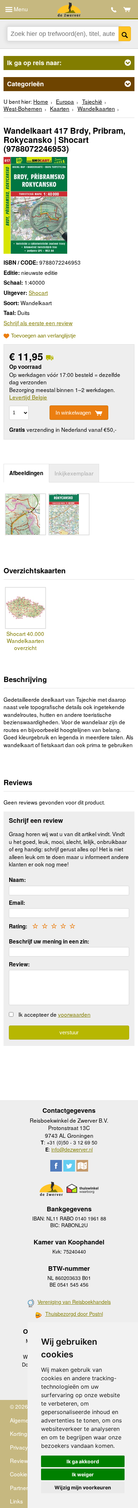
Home (40, 101)
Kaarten (59, 108)
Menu (20, 9)
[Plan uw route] (82, 1166)
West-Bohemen (23, 108)
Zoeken (125, 33)
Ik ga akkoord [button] (83, 1461)
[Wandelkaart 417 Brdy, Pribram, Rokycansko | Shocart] (35, 204)
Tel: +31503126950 (113, 9)
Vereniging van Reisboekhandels (74, 1301)
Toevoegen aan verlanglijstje (43, 336)
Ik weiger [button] (83, 1474)
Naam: (17, 880)
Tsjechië (92, 101)
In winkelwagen (73, 413)
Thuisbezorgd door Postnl (74, 1314)
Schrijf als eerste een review (38, 323)
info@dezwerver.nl (72, 1149)
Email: (17, 903)
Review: (19, 964)
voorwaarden (74, 1014)
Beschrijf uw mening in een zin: (49, 941)
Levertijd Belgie (28, 397)
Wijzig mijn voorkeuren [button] (82, 1487)
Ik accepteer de (54, 1014)
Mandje (127, 9)
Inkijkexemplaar (73, 473)
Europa (65, 101)
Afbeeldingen (26, 473)
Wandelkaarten (96, 108)
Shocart (38, 292)
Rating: (18, 926)
